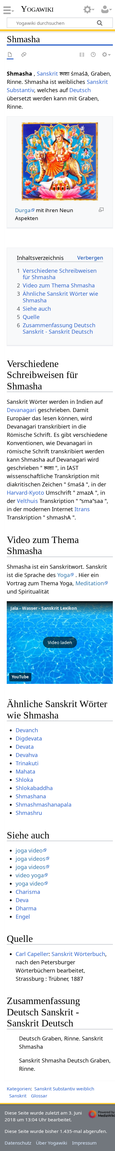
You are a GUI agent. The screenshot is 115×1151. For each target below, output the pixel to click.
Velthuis (27, 500)
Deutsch (80, 90)
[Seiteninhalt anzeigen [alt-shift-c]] (10, 54)
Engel (23, 916)
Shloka (24, 779)
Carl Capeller (32, 954)
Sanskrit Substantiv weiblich (64, 1088)
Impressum (84, 1143)
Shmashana (31, 796)
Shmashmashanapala (43, 804)
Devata (25, 746)
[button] (60, 642)
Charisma (28, 891)
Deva (22, 900)
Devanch (27, 730)
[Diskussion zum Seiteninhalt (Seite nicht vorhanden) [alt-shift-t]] (24, 54)
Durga (23, 210)
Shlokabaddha (34, 788)
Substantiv (20, 90)
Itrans (82, 509)
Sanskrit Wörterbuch (78, 954)
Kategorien (19, 1088)
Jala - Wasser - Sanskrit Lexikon (43, 608)
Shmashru (29, 812)
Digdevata (29, 738)
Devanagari (21, 410)
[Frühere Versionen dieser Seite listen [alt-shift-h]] (93, 54)
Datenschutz (18, 1143)
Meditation (89, 583)
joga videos (30, 858)
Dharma (26, 908)
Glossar (39, 1096)
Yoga (63, 575)
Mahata (25, 771)
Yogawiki (37, 9)
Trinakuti (27, 763)
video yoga (30, 875)
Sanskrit (47, 73)
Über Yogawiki (51, 1143)
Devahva (27, 755)
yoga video (30, 883)
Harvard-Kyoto (25, 492)
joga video (29, 850)
